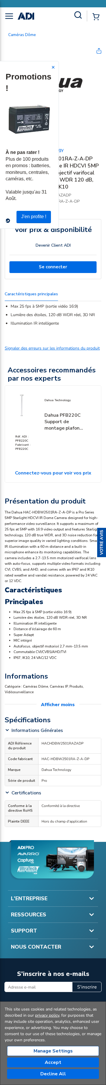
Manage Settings (53, 1051)
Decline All (53, 1074)
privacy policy (47, 1015)
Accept (53, 1062)
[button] (101, 542)
